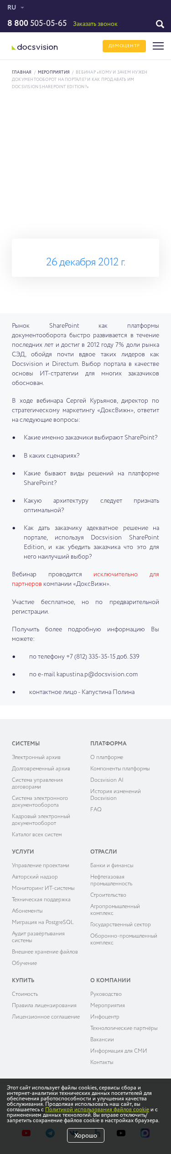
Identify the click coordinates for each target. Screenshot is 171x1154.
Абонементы (27, 911)
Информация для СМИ (118, 1051)
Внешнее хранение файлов (45, 952)
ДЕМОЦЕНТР (124, 46)
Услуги (23, 852)
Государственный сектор (120, 925)
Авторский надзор (35, 877)
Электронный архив (36, 757)
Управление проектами (40, 866)
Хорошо (85, 1136)
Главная (22, 72)
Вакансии (102, 1040)
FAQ (96, 810)
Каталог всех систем (37, 835)
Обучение (24, 963)
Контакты (101, 1062)
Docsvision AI (107, 780)
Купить (23, 981)
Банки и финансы (111, 866)
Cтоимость (25, 994)
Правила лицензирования (44, 1006)
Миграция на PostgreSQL (43, 922)
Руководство (106, 994)
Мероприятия (54, 72)
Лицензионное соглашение (46, 1017)
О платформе (106, 757)
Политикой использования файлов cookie (97, 1110)
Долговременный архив (41, 769)
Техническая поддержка (41, 900)
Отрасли (103, 852)
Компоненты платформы (120, 769)
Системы (26, 744)
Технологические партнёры (123, 1028)
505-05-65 (37, 24)
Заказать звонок (95, 24)
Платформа (108, 744)
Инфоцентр (104, 1017)
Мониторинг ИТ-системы (43, 888)
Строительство (108, 895)
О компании (110, 981)
